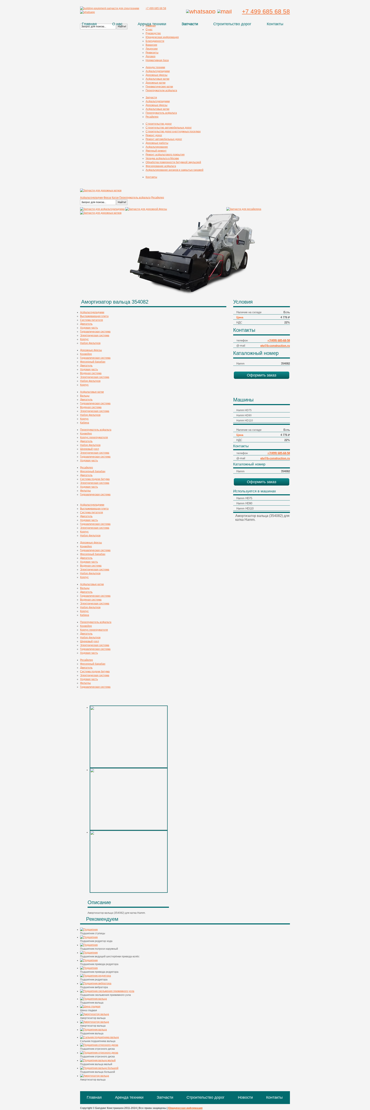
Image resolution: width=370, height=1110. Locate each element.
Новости (245, 1097)
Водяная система (90, 373)
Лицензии (152, 48)
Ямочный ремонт (156, 150)
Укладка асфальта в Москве (162, 158)
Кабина (84, 422)
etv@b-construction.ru (275, 345)
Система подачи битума (95, 479)
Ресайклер (152, 116)
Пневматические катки (159, 86)
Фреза (107, 197)
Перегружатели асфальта (161, 90)
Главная (89, 24)
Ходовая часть (89, 327)
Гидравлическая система (95, 331)
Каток (115, 197)
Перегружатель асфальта (161, 112)
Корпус (84, 339)
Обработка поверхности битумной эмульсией (173, 162)
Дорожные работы (157, 143)
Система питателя (91, 320)
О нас (117, 24)
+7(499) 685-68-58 (278, 340)
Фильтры (85, 490)
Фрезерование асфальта (161, 166)
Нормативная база (157, 60)
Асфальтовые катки (157, 78)
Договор (150, 56)
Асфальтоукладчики (158, 71)
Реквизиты (152, 52)
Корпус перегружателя (94, 437)
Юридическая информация (162, 37)
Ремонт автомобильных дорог (164, 139)
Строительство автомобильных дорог (169, 127)
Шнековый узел (89, 448)
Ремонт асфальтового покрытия (165, 154)
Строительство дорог (232, 24)
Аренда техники (152, 24)
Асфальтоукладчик (91, 197)
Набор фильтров (90, 343)
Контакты (275, 24)
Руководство (153, 33)
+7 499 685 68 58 (266, 11)
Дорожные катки (156, 82)
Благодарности (155, 41)
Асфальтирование (157, 146)
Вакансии (151, 44)
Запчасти (190, 24)
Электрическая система (94, 335)
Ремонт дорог (154, 135)
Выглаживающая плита (94, 316)
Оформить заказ (261, 375)
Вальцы (85, 395)
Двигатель (86, 323)
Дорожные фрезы (156, 75)
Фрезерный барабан (92, 361)
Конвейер (86, 354)
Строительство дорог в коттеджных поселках (173, 131)
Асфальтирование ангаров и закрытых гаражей (174, 169)
